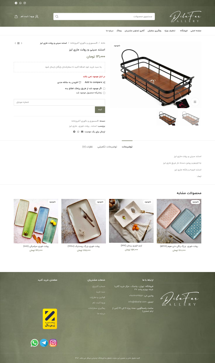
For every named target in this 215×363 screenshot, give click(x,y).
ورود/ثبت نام (99, 302)
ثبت (100, 109)
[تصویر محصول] (179, 221)
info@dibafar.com (137, 301)
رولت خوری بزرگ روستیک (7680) (84, 246)
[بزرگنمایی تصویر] (195, 102)
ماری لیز (73, 126)
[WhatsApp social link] (20, 3)
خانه (103, 43)
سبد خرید (100, 291)
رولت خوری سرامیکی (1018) (36, 246)
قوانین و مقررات (97, 297)
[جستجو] (57, 16)
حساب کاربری (98, 286)
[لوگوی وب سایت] (185, 16)
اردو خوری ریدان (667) (131, 245)
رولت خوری (84, 126)
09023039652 (136, 295)
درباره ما (101, 313)
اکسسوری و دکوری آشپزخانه (83, 43)
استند (94, 126)
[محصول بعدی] (15, 43)
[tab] (127, 145)
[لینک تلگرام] (16, 3)
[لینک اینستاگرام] (25, 3)
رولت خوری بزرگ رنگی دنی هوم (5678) (179, 246)
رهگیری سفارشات (96, 308)
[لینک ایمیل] (82, 132)
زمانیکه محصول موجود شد (89, 92)
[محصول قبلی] (21, 43)
